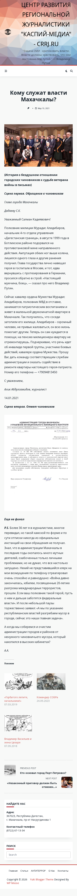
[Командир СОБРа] (51, 681)
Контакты (63, 871)
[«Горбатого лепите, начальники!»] (18, 681)
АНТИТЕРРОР (38, 871)
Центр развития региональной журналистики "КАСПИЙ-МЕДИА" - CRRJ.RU (46, 24)
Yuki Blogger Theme (42, 879)
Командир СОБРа (47, 697)
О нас (52, 871)
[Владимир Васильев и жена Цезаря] (18, 723)
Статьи (24, 871)
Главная (13, 871)
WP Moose (13, 883)
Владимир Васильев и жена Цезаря (18, 740)
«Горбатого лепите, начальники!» (16, 698)
